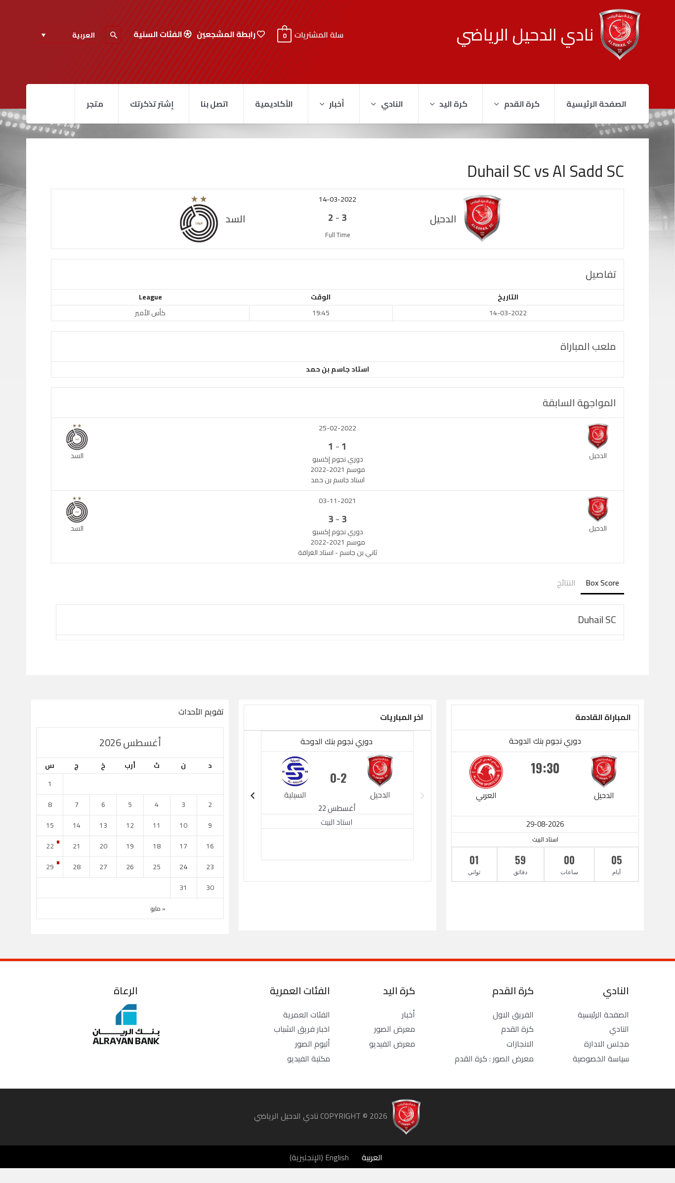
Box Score (602, 582)
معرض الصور (394, 1028)
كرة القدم (522, 103)
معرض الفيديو (392, 1043)
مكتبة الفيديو (308, 1058)
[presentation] (499, 104)
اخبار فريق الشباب (302, 1028)
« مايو (158, 908)
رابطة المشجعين (227, 34)
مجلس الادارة (606, 1043)
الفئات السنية (158, 34)
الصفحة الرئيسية (596, 103)
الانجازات (520, 1043)
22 (50, 846)
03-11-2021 (337, 500)
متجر (94, 103)
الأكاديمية (274, 103)
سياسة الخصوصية (601, 1058)
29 (50, 866)
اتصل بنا (214, 103)
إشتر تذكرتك (152, 103)
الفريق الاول (513, 1014)
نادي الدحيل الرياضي (525, 34)
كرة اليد (453, 103)
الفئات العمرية (306, 1014)
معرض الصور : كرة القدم (494, 1058)
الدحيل (604, 795)
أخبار (336, 103)
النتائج (566, 582)
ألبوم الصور (312, 1043)
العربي (486, 795)
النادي (392, 103)
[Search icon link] (113, 35)
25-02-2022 (337, 428)
